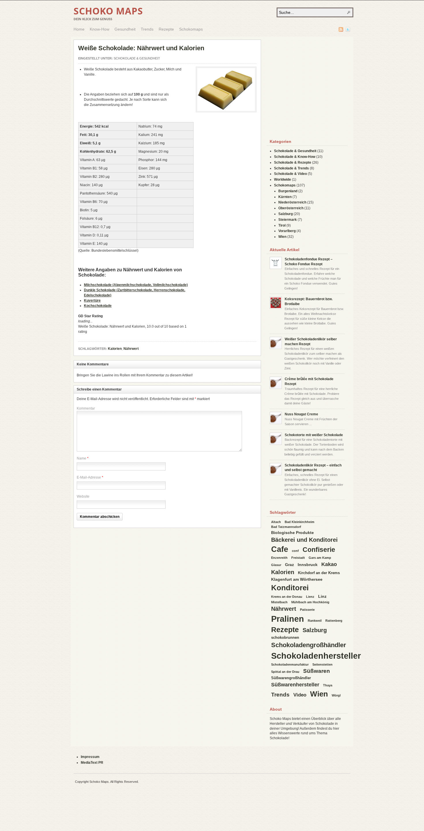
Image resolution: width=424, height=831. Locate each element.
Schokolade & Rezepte (292, 162)
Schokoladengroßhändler (308, 645)
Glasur (276, 565)
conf (295, 550)
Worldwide (282, 180)
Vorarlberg (287, 231)
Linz (322, 596)
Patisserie (307, 609)
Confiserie (319, 549)
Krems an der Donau (286, 596)
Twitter (348, 29)
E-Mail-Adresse (89, 477)
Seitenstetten (322, 664)
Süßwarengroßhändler (291, 678)
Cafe (279, 549)
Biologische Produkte (292, 532)
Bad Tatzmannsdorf (286, 527)
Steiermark (287, 220)
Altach (276, 522)
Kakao (329, 564)
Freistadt (298, 557)
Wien (282, 237)
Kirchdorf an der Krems (319, 573)
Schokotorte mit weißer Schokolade (314, 435)
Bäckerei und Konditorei (304, 540)
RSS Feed (341, 29)
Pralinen (287, 618)
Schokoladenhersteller (316, 655)
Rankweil (315, 620)
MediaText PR (92, 763)
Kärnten (285, 197)
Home (79, 29)
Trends (147, 29)
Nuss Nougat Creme (301, 414)
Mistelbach (279, 602)
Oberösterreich (290, 208)
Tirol (282, 225)
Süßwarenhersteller (295, 684)
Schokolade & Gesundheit (137, 58)
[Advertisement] (226, 207)
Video (299, 695)
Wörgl (336, 695)
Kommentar (86, 408)
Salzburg (285, 214)
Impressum (90, 757)
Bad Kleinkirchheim (299, 522)
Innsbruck (308, 564)
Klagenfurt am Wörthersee (296, 579)
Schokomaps (191, 29)
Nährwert (131, 349)
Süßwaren (316, 671)
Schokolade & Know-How (294, 157)
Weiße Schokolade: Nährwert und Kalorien (141, 48)
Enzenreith (279, 557)
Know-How (99, 29)
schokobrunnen (285, 637)
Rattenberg (333, 620)
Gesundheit (125, 29)
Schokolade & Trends (291, 168)
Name (81, 458)
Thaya (327, 685)
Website (83, 496)
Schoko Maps (108, 11)
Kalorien (115, 349)
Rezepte (166, 29)
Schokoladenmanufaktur (290, 664)
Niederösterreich (292, 202)
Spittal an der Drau (285, 671)
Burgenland (287, 191)
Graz (289, 564)
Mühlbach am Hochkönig (310, 602)
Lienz (310, 596)
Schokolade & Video (290, 174)
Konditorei (290, 587)
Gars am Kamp (320, 557)
